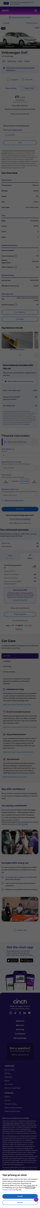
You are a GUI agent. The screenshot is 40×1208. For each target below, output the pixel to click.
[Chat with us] (36, 1199)
